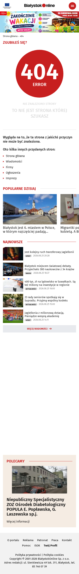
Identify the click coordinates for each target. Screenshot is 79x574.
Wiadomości (14, 161)
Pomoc (26, 545)
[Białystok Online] (39, 6)
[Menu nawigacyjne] (72, 6)
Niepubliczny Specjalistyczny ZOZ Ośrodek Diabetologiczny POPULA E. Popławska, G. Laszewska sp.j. (36, 507)
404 (22, 36)
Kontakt (67, 540)
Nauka (28, 273)
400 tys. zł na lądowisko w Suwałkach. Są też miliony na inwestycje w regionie (50, 283)
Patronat (42, 540)
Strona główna (10, 36)
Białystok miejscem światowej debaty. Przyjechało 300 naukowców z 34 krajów (49, 267)
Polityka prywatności (28, 555)
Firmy (9, 167)
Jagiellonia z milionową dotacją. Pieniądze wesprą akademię (44, 314)
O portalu (13, 540)
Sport (28, 256)
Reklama (28, 540)
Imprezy (11, 178)
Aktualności (31, 289)
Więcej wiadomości (37, 329)
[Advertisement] (39, 393)
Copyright (15, 558)
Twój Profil (50, 545)
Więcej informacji (18, 521)
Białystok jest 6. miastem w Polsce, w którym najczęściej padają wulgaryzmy (29, 230)
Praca (54, 540)
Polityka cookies (54, 555)
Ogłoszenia (13, 172)
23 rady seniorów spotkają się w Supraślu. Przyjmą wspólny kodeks (46, 299)
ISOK (37, 545)
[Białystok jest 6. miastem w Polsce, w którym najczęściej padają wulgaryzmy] (30, 209)
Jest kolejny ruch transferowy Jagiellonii (49, 252)
